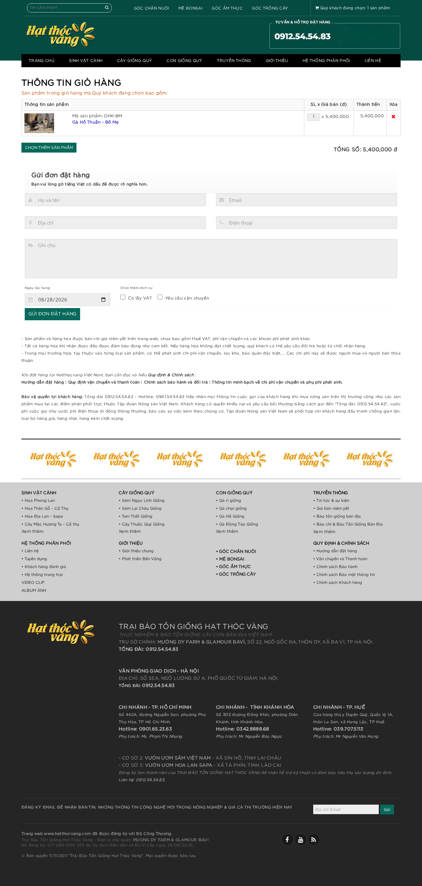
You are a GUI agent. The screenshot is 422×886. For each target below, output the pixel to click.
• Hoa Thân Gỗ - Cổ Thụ (44, 508)
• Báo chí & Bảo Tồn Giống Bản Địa (348, 524)
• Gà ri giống (228, 500)
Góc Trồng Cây (270, 8)
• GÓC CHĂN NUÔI (236, 552)
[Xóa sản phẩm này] (393, 116)
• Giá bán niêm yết (331, 508)
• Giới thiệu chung (136, 551)
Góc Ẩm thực (227, 8)
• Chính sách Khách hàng (337, 583)
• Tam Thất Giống (135, 516)
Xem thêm (32, 531)
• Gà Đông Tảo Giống (237, 524)
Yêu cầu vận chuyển (186, 298)
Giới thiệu (277, 61)
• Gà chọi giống (231, 508)
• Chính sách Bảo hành (335, 567)
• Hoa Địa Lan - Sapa (42, 516)
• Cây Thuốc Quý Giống (142, 524)
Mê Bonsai (190, 8)
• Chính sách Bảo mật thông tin (344, 575)
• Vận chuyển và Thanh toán (340, 559)
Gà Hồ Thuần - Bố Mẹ (95, 122)
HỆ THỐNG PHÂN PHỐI (46, 543)
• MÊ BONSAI (230, 559)
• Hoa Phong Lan (38, 500)
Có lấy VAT (138, 298)
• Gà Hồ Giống (230, 516)
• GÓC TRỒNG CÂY (236, 574)
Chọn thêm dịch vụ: (136, 288)
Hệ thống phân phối (326, 61)
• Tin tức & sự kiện (331, 500)
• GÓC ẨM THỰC (233, 567)
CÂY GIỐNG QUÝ (134, 61)
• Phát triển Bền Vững (140, 559)
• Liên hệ (30, 551)
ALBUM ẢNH (33, 590)
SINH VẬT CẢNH (86, 61)
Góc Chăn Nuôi (151, 8)
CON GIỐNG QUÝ (184, 61)
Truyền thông (234, 61)
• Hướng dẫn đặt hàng (335, 551)
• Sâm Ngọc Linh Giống (142, 500)
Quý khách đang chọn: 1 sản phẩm (355, 8)
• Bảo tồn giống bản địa (337, 516)
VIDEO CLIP (33, 583)
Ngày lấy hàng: (37, 288)
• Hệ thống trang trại (42, 575)
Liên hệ (373, 61)
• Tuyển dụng (34, 559)
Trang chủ (41, 61)
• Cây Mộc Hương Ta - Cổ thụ (50, 524)
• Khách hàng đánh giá (43, 567)
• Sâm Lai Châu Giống (140, 508)
